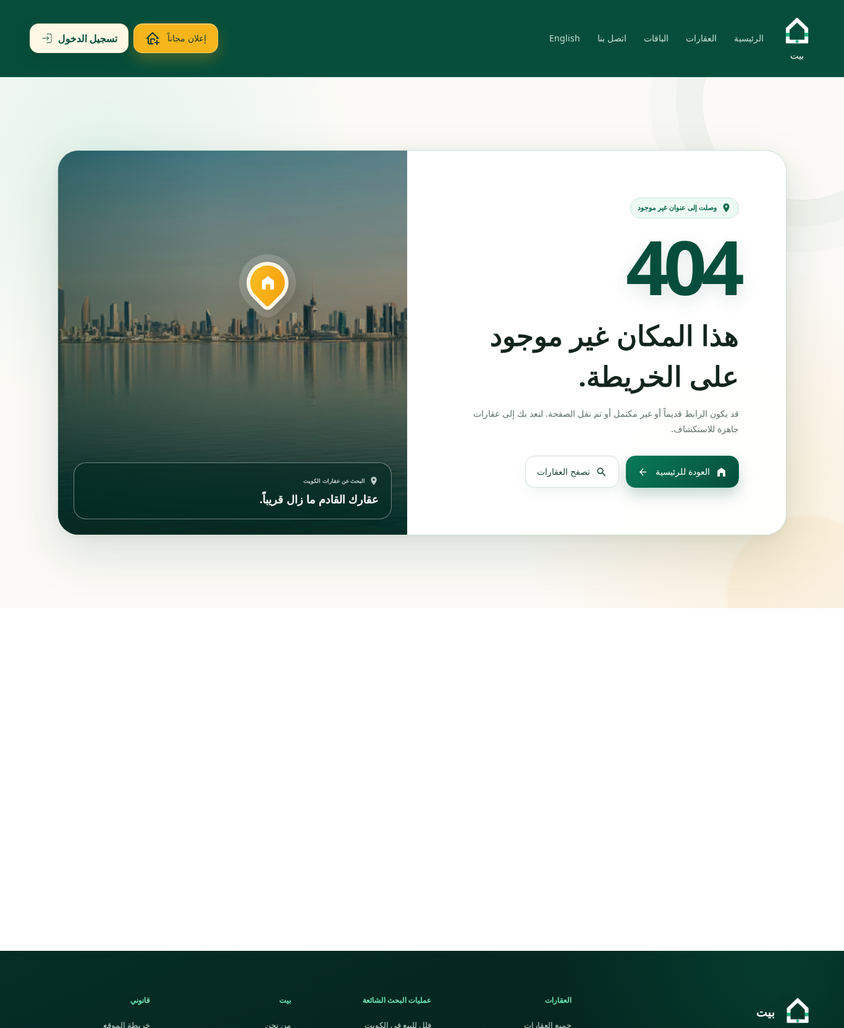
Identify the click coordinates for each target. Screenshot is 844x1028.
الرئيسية (749, 38)
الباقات (656, 38)
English (564, 38)
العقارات (701, 38)
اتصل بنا (612, 38)
